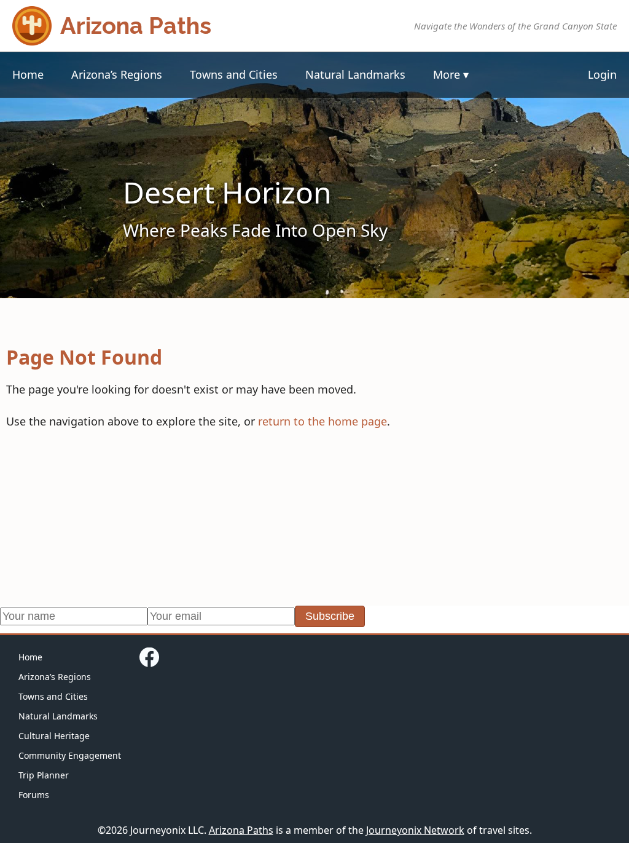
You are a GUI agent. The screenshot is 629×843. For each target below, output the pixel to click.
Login (602, 74)
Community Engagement (69, 755)
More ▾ (451, 74)
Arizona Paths (241, 830)
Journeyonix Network (415, 830)
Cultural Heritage (54, 736)
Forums (33, 795)
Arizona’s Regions (116, 74)
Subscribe (329, 616)
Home (28, 74)
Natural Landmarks (355, 74)
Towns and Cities (234, 74)
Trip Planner (43, 775)
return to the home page (322, 421)
